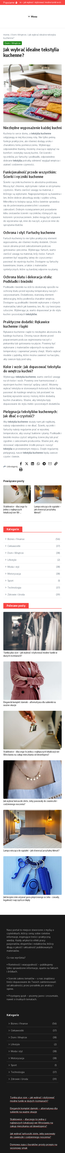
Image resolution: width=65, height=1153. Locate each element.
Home (6, 34)
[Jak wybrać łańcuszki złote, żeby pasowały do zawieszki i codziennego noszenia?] (32, 779)
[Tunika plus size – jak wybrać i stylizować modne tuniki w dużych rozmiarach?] (32, 631)
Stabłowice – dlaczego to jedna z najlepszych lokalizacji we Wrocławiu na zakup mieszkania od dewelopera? (31, 753)
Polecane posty (16, 605)
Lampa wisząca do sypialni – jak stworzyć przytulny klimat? (47, 509)
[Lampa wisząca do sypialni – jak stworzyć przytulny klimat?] (32, 829)
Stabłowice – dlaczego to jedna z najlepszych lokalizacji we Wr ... (15, 509)
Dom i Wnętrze (18, 34)
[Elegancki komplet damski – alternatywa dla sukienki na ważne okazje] (32, 680)
